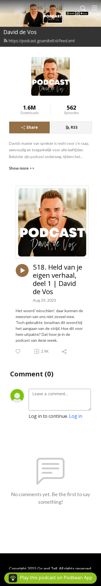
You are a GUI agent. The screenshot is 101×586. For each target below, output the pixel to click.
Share (32, 127)
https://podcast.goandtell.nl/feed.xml (42, 40)
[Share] (64, 351)
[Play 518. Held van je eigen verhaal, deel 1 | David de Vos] (22, 270)
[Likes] (18, 351)
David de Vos (20, 32)
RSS (74, 127)
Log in (75, 416)
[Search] (83, 8)
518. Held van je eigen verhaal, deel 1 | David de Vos (57, 279)
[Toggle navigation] (94, 8)
